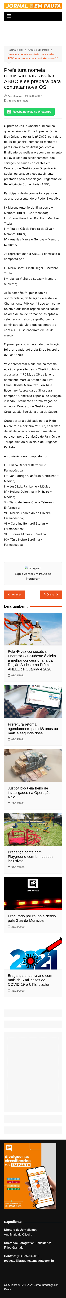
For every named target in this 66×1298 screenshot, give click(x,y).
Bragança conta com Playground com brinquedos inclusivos (30, 856)
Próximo (49, 594)
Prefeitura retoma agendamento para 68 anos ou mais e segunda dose (33, 728)
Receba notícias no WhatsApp (32, 111)
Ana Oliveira (15, 96)
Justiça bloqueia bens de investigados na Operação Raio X (29, 792)
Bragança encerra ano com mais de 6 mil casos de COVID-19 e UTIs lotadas (30, 980)
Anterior (16, 594)
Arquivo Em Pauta (18, 100)
